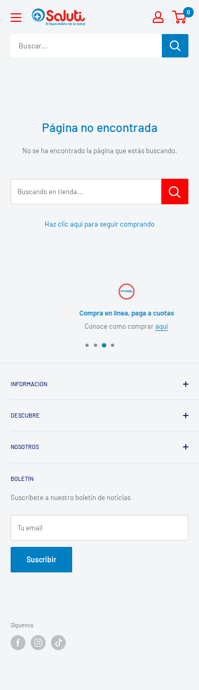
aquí (145, 326)
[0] (179, 17)
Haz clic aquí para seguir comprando (99, 224)
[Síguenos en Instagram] (38, 642)
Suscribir (41, 559)
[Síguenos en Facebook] (18, 642)
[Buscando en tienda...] (174, 191)
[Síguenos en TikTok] (58, 642)
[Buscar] (175, 45)
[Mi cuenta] (158, 17)
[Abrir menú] (16, 17)
